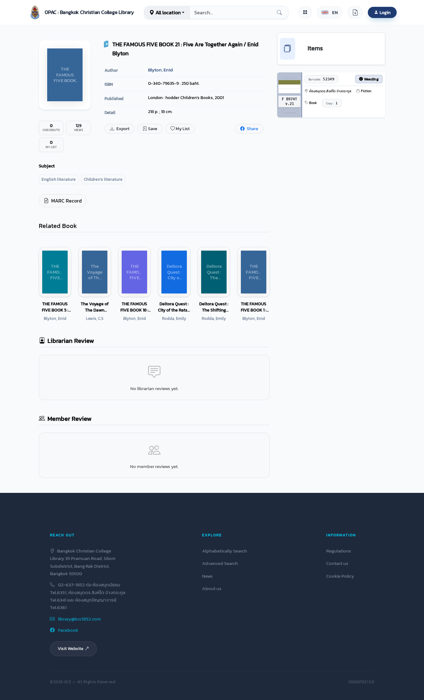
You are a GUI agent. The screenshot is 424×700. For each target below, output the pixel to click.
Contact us (337, 563)
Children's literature (103, 179)
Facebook (67, 630)
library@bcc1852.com (79, 618)
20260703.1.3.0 (361, 682)
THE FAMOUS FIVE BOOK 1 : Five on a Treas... (254, 307)
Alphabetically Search (224, 550)
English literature (59, 179)
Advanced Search (220, 563)
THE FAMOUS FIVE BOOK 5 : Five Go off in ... (55, 307)
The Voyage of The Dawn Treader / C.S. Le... (95, 307)
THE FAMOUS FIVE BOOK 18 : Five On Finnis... (135, 307)
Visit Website (70, 648)
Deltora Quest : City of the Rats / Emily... (174, 307)
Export (122, 128)
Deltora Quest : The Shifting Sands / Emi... (213, 307)
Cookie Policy (340, 576)
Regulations (338, 550)
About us (211, 588)
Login (385, 12)
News (207, 576)
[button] (80, 12)
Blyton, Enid (160, 69)
